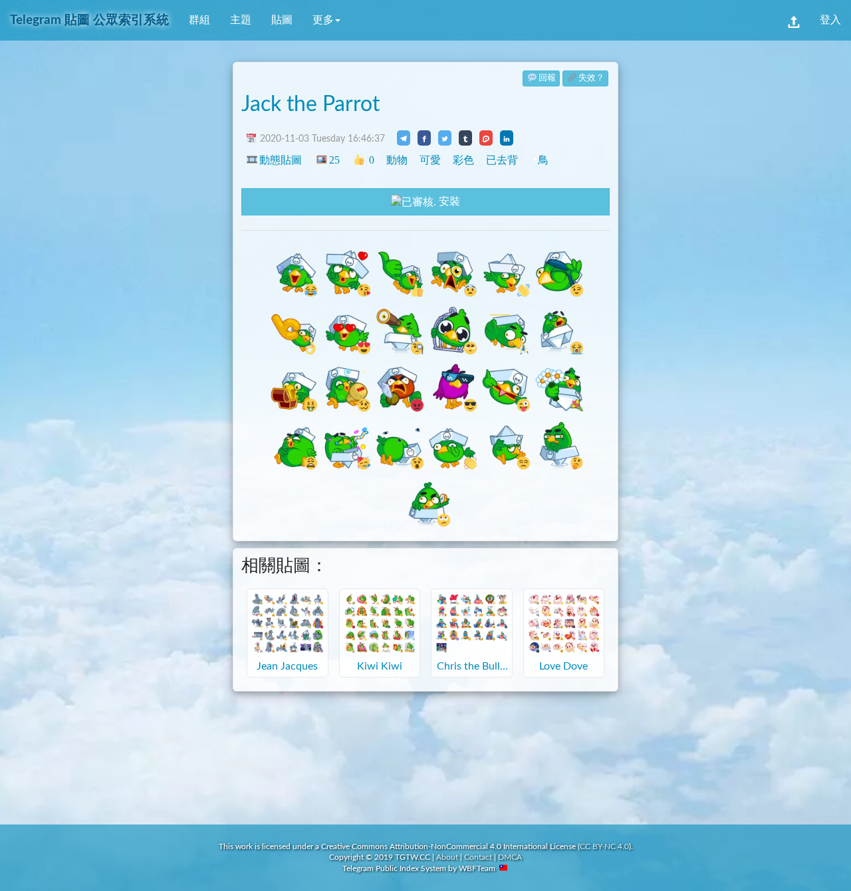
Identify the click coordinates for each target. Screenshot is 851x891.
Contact (478, 857)
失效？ (591, 78)
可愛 (430, 160)
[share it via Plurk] (486, 137)
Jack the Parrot (310, 104)
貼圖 (282, 20)
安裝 (448, 201)
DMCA (510, 857)
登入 (830, 20)
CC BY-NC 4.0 (604, 846)
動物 (397, 160)
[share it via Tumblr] (465, 137)
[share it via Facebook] (424, 137)
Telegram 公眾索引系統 (89, 20)
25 (334, 160)
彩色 (463, 160)
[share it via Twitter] (444, 137)
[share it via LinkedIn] (506, 137)
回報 (547, 78)
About (447, 857)
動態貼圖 (280, 160)
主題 (240, 20)
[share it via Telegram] (403, 137)
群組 (199, 20)
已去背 (502, 160)
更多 (323, 20)
